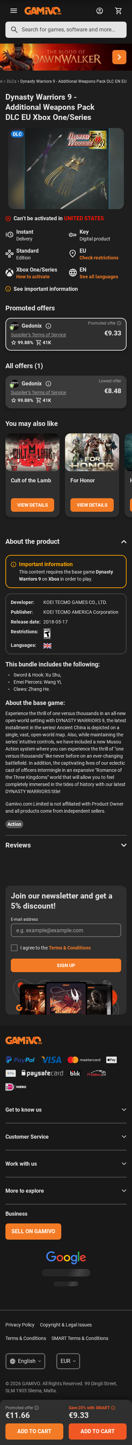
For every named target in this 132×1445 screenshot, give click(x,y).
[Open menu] (13, 11)
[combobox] (66, 30)
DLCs (11, 81)
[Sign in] (99, 11)
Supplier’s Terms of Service (38, 334)
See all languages (99, 276)
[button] (66, 334)
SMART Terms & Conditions (79, 1338)
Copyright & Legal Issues (66, 1324)
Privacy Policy (20, 1324)
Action (14, 824)
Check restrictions (99, 257)
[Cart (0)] (118, 11)
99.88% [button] (25, 342)
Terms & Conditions (70, 947)
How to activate (33, 276)
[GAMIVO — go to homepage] (42, 11)
